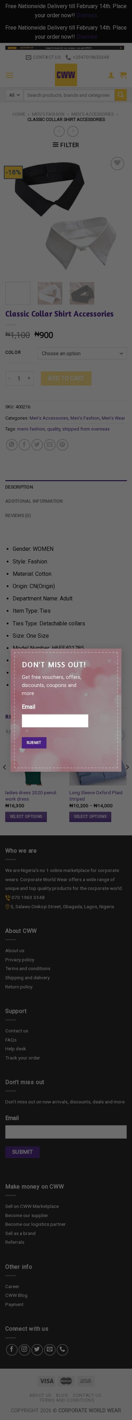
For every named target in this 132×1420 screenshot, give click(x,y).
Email (28, 706)
